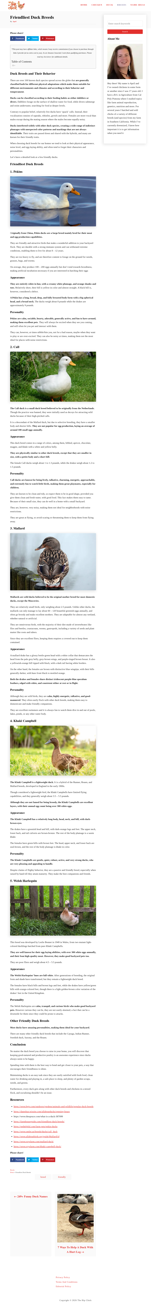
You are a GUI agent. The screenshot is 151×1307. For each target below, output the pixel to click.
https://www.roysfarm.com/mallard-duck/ (34, 1141)
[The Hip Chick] (16, 5)
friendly (62, 1177)
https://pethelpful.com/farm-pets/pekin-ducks (35, 1126)
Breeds (12, 1170)
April (14, 21)
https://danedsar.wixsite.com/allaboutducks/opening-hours (42, 1111)
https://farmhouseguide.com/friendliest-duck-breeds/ (39, 1121)
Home (12, 1172)
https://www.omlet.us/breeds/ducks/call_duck (35, 1131)
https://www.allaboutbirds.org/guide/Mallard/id (36, 1136)
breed (43, 1177)
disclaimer (47, 57)
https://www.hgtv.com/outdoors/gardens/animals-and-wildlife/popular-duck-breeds (53, 1106)
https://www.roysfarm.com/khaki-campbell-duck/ (37, 1146)
